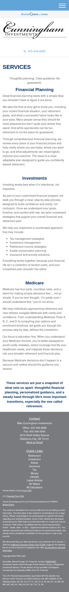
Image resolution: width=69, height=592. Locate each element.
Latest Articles (34, 480)
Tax (35, 469)
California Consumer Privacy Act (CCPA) (28, 544)
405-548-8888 (36, 51)
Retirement (34, 455)
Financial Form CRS (15, 496)
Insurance (34, 466)
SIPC (54, 561)
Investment (34, 459)
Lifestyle (34, 476)
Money (34, 473)
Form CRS (26, 490)
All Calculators (34, 487)
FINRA (48, 561)
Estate (34, 462)
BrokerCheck (8, 504)
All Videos (34, 483)
